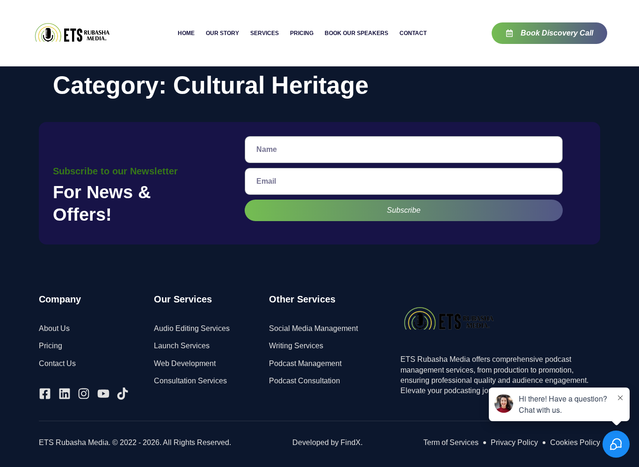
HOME (186, 33)
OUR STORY (222, 33)
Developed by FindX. (327, 442)
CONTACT (413, 33)
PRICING (301, 33)
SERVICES (264, 33)
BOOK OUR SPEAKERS (356, 33)
